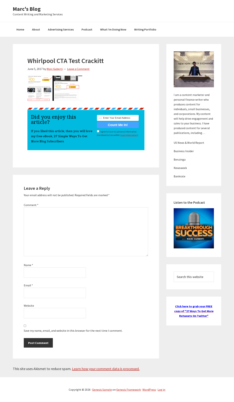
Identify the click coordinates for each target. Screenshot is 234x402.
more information (128, 135)
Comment (31, 205)
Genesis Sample (102, 389)
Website (29, 305)
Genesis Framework (128, 389)
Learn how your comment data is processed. (105, 368)
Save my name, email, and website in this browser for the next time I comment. (73, 330)
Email (28, 285)
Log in (161, 389)
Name (28, 265)
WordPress (149, 389)
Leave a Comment (78, 69)
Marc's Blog (27, 8)
